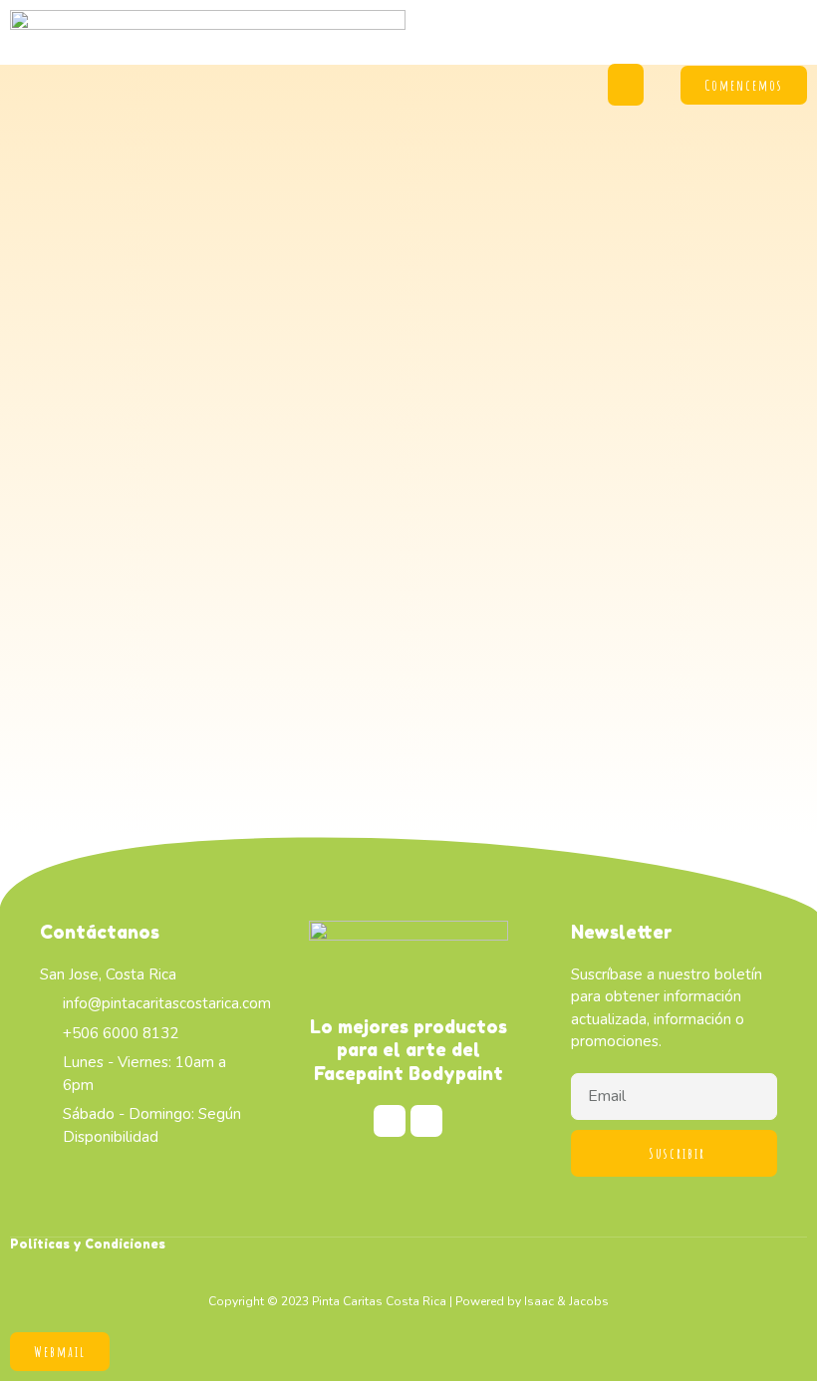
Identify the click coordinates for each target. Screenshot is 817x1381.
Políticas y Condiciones (87, 1244)
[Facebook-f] (390, 1121)
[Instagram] (426, 1121)
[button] (626, 85)
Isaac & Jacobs (566, 1301)
